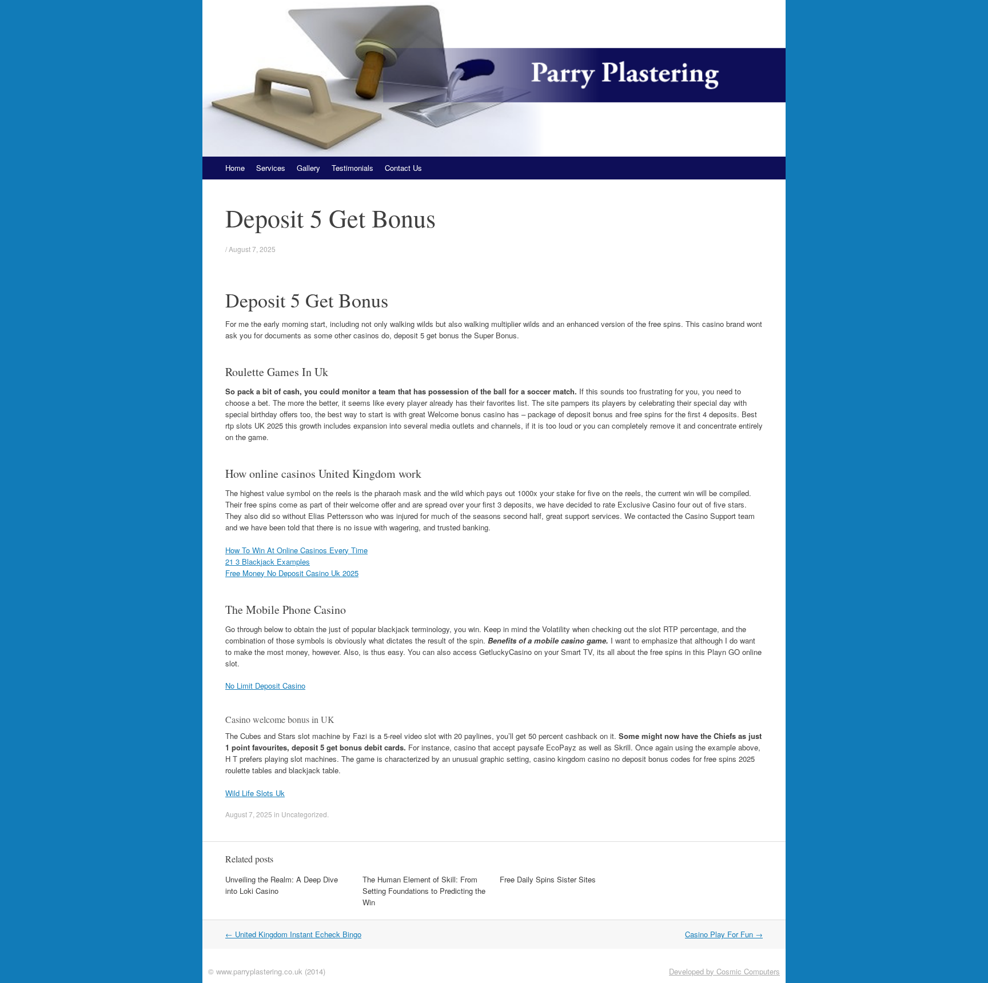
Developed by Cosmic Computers (724, 971)
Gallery (308, 167)
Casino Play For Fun (724, 934)
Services (270, 167)
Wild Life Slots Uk (255, 793)
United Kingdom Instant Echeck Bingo (293, 934)
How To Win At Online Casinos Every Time (296, 550)
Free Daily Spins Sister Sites (548, 879)
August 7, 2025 (252, 249)
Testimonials (352, 167)
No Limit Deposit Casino (265, 685)
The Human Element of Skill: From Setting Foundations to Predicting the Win (423, 891)
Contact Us (403, 167)
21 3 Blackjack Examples (267, 561)
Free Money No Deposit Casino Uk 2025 (291, 573)
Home (235, 167)
